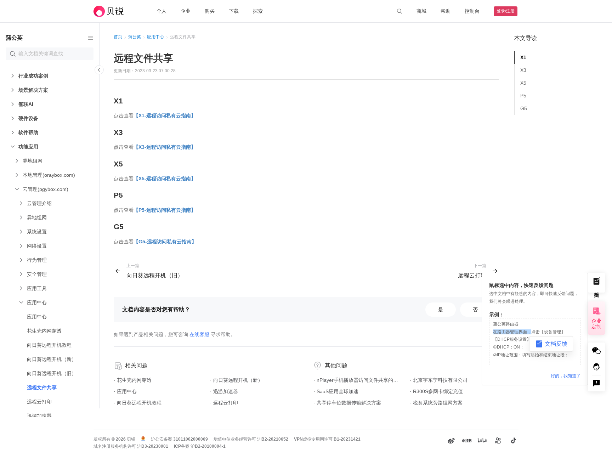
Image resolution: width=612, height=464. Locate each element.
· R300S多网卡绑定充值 (436, 391)
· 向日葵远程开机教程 (138, 403)
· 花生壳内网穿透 (133, 380)
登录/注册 (506, 11)
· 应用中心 (125, 391)
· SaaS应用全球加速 (335, 391)
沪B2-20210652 (272, 439)
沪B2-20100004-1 (208, 446)
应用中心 (155, 36)
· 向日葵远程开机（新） (236, 380)
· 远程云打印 (224, 403)
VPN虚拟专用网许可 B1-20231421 (327, 439)
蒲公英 (134, 36)
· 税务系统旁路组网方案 (436, 403)
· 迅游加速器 (224, 391)
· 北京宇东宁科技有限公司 (439, 380)
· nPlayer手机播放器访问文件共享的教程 (358, 380)
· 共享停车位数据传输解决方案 (347, 403)
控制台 (472, 11)
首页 (118, 36)
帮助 (445, 11)
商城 (421, 11)
